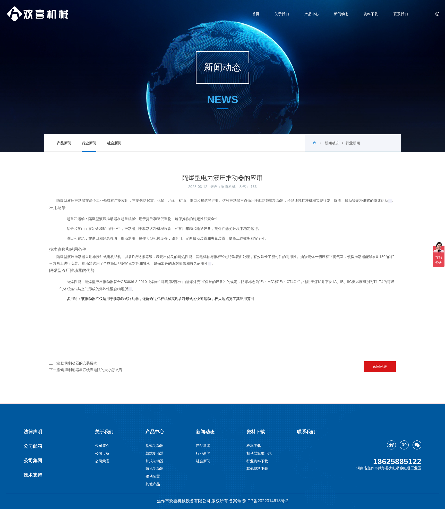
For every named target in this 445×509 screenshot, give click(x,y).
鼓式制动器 (155, 453)
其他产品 (153, 484)
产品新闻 (64, 143)
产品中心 (311, 14)
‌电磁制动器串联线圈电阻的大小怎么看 (91, 370)
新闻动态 (341, 14)
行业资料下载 (257, 461)
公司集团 (33, 460)
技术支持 (33, 475)
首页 (255, 14)
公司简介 (102, 446)
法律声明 (33, 431)
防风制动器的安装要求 (79, 363)
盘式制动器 (155, 446)
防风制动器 (155, 468)
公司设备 (102, 453)
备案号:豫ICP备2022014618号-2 (258, 501)
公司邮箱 (33, 446)
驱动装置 (153, 476)
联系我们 (400, 14)
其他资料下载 (257, 468)
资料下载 (371, 14)
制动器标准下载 (259, 453)
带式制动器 (155, 461)
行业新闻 (89, 143)
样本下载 (253, 446)
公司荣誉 (102, 461)
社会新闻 (114, 143)
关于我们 (282, 14)
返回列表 (380, 366)
